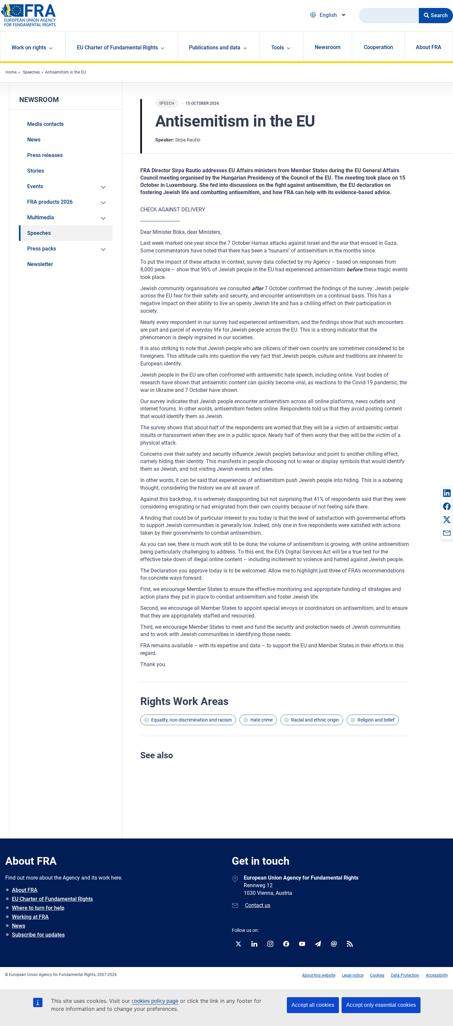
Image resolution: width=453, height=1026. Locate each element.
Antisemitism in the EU (65, 72)
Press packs (41, 248)
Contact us (257, 905)
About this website (318, 975)
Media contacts (45, 124)
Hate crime (261, 720)
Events (35, 186)
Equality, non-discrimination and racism (191, 720)
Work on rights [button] (29, 47)
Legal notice (352, 975)
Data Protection (405, 975)
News (33, 139)
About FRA (428, 47)
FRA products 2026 (50, 202)
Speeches (31, 72)
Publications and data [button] (214, 47)
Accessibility (437, 975)
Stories (35, 171)
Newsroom (328, 47)
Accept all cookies (312, 1005)
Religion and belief (376, 720)
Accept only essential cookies (381, 1005)
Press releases (45, 155)
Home (11, 72)
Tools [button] (277, 47)
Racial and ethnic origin (315, 720)
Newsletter (40, 264)
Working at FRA (30, 917)
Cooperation (378, 47)
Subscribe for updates (38, 935)
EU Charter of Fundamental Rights (52, 899)
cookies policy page (155, 1001)
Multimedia (40, 217)
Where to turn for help (38, 908)
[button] (447, 493)
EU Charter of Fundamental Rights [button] (117, 47)
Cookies (377, 975)
